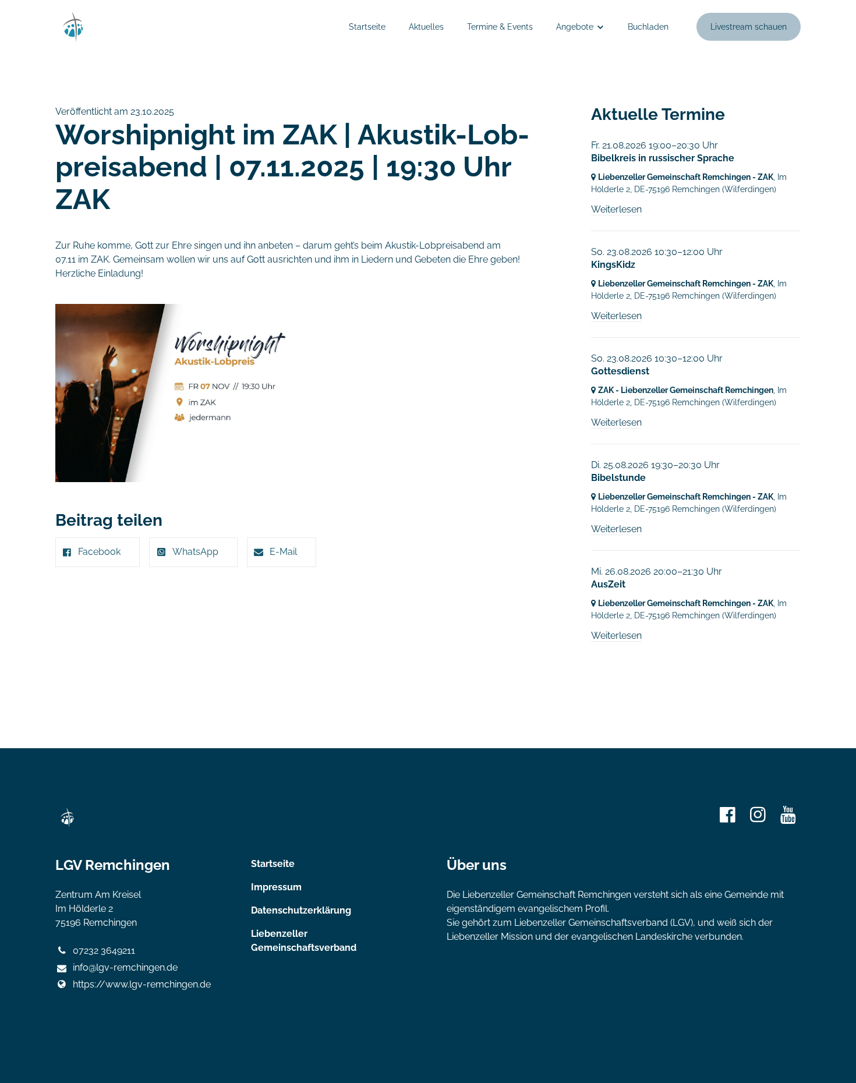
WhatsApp (195, 551)
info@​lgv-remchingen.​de (125, 967)
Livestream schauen (748, 26)
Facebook (99, 551)
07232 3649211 (104, 950)
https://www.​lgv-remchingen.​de (142, 984)
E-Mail (283, 551)
